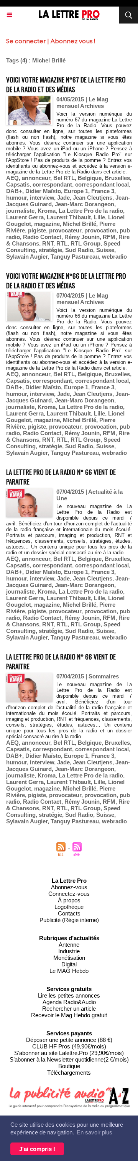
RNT (47, 243)
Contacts (69, 913)
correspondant (52, 184)
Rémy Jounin (82, 237)
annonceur (36, 178)
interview (42, 197)
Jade (63, 197)
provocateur (65, 230)
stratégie (50, 250)
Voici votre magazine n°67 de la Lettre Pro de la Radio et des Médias (66, 84)
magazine (47, 223)
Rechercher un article (69, 1008)
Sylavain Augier (27, 256)
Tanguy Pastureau (75, 256)
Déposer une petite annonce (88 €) (69, 1039)
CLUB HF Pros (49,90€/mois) (69, 1046)
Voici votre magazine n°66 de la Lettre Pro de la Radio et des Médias (66, 280)
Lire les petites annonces (69, 995)
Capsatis (18, 184)
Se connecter (26, 41)
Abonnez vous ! (73, 41)
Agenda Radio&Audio (69, 1002)
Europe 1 (76, 191)
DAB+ (14, 191)
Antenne (69, 944)
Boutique (69, 1066)
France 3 (102, 191)
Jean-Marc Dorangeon (84, 204)
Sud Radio (79, 250)
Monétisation (69, 957)
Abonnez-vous (69, 887)
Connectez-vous (69, 893)
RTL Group (85, 243)
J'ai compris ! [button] (37, 1149)
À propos (69, 900)
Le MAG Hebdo (69, 971)
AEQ (12, 178)
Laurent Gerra (25, 217)
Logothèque (69, 907)
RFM (109, 237)
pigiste (37, 230)
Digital (69, 964)
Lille (99, 217)
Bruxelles (117, 178)
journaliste (20, 210)
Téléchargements (69, 1072)
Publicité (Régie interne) (69, 920)
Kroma (47, 210)
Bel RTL (64, 178)
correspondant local (102, 184)
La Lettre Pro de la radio (91, 210)
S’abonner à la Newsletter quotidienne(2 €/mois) (69, 1059)
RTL (61, 243)
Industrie (69, 951)
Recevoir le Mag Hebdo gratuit (69, 1015)
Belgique (90, 178)
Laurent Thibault (69, 217)
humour (16, 197)
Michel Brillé (79, 223)
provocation (100, 230)
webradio (114, 256)
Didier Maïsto (43, 191)
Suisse (105, 250)
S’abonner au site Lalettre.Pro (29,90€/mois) (69, 1053)
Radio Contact (42, 237)
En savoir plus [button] (94, 1132)
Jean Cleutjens (92, 197)
